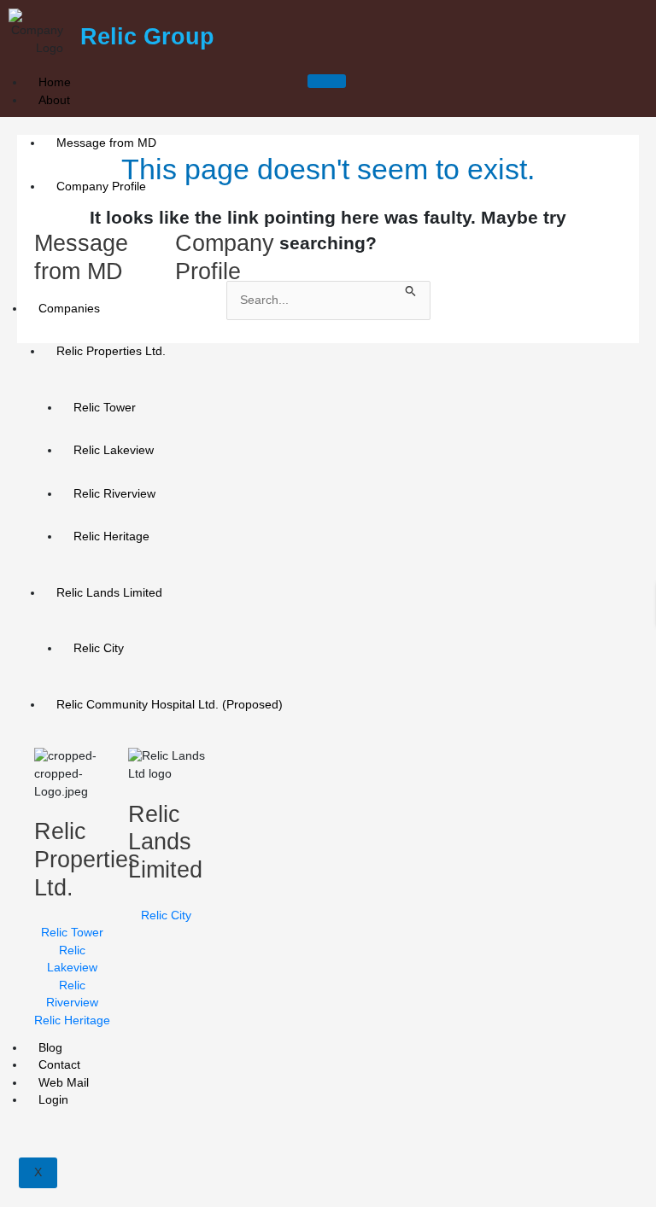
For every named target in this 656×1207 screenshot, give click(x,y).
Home (54, 82)
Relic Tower (104, 407)
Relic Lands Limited (109, 592)
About (54, 100)
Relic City (98, 648)
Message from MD (106, 143)
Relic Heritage (111, 536)
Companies (69, 308)
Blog (50, 1047)
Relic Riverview (114, 493)
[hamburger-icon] (327, 81)
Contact (59, 1064)
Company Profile (101, 186)
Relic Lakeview (113, 450)
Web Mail (63, 1082)
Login (53, 1099)
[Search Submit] (411, 290)
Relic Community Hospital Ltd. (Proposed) (169, 704)
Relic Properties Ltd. (111, 351)
